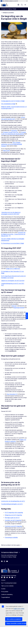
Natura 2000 (6, 150)
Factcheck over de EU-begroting (13, 526)
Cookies (3, 588)
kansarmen (14, 130)
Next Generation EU (12, 394)
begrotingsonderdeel (19, 307)
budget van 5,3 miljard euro (13, 268)
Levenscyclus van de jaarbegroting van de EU (13, 501)
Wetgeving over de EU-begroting (13, 515)
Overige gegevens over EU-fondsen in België (12, 101)
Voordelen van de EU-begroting (13, 520)
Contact (3, 580)
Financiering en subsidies (11, 537)
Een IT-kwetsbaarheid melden (9, 583)
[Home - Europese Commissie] (4, 4)
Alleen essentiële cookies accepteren (16, 623)
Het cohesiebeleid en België (8, 103)
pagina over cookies (19, 608)
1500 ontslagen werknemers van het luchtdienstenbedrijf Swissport (11, 144)
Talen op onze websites (7, 586)
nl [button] (18, 4)
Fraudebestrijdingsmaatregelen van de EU (12, 504)
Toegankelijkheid (5, 597)
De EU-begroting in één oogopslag (14, 512)
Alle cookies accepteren (14, 619)
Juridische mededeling (6, 594)
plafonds (14, 306)
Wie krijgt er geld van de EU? (12, 517)
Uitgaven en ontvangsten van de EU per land (12, 280)
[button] (11, 545)
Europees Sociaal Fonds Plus (10, 132)
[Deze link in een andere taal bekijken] (16, 104)
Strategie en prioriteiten (8, 12)
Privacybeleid (4, 591)
